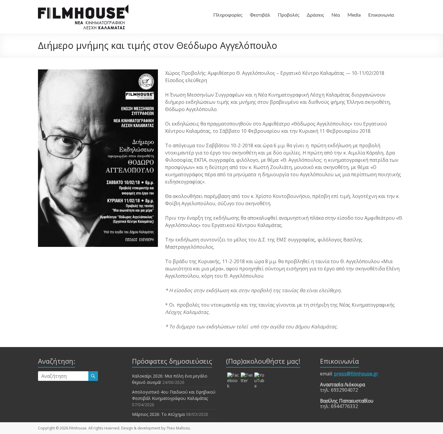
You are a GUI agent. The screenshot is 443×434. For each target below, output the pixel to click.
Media (354, 15)
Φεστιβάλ (260, 15)
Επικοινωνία (381, 15)
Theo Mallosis (178, 428)
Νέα (335, 15)
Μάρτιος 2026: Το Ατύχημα (158, 414)
